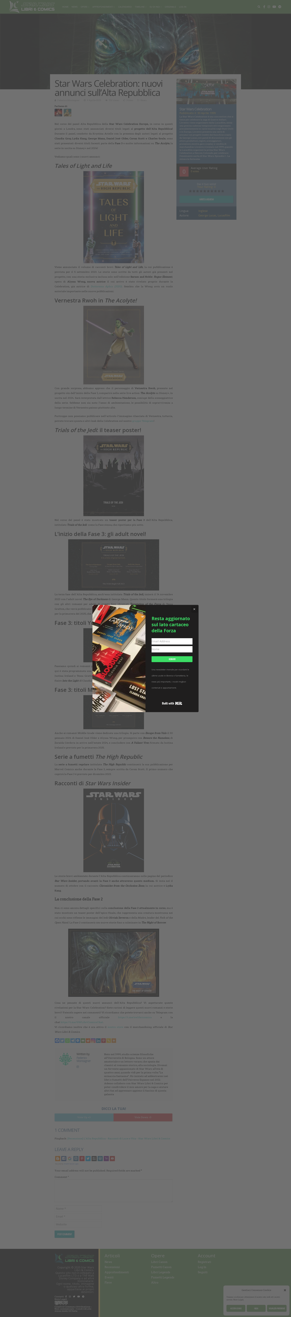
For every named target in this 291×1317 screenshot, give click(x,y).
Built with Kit (172, 703)
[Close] (194, 609)
